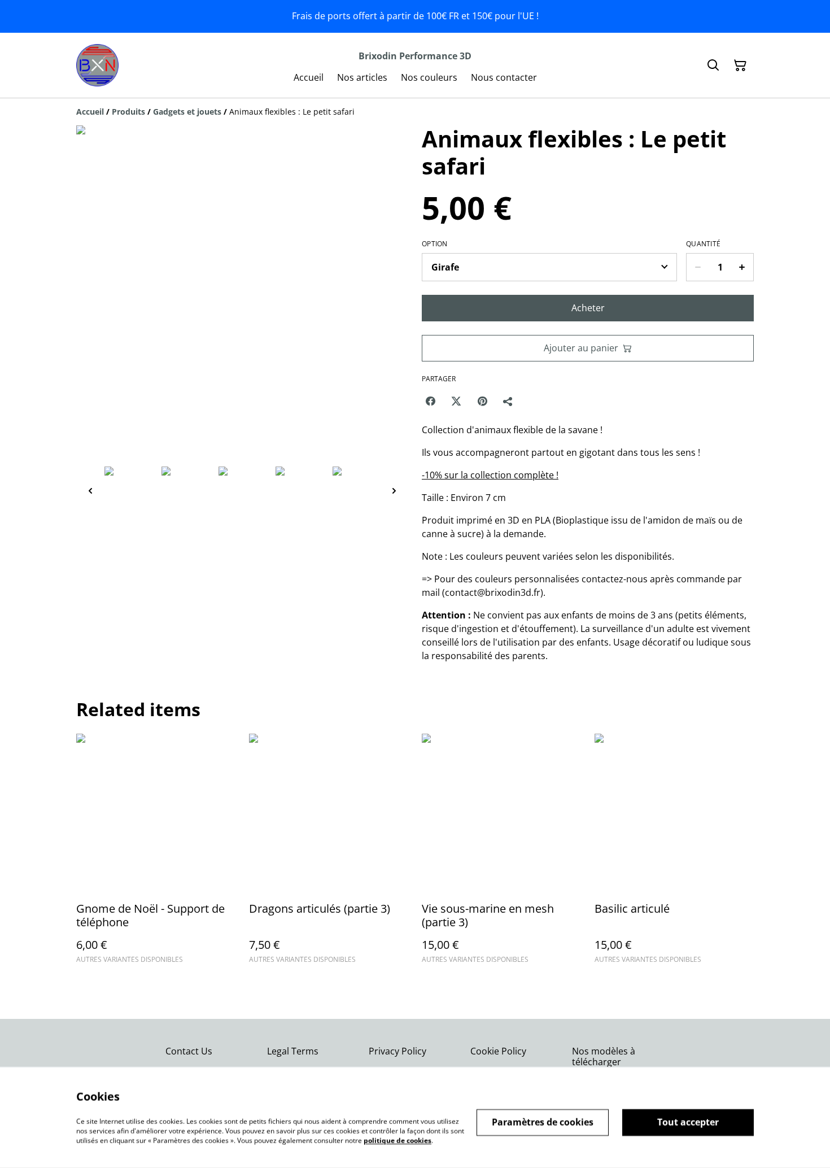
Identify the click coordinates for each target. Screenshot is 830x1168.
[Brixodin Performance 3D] (97, 65)
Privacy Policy (397, 1051)
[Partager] (508, 401)
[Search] (713, 65)
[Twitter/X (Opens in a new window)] (456, 401)
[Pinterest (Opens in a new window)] (482, 401)
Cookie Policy (498, 1051)
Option (435, 244)
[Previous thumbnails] (90, 491)
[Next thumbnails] (394, 491)
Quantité (703, 244)
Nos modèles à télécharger (603, 1056)
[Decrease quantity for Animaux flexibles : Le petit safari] (697, 267)
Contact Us (188, 1051)
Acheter (588, 308)
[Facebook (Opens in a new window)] (430, 401)
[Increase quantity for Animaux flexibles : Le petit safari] (742, 267)
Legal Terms (292, 1051)
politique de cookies (397, 1140)
